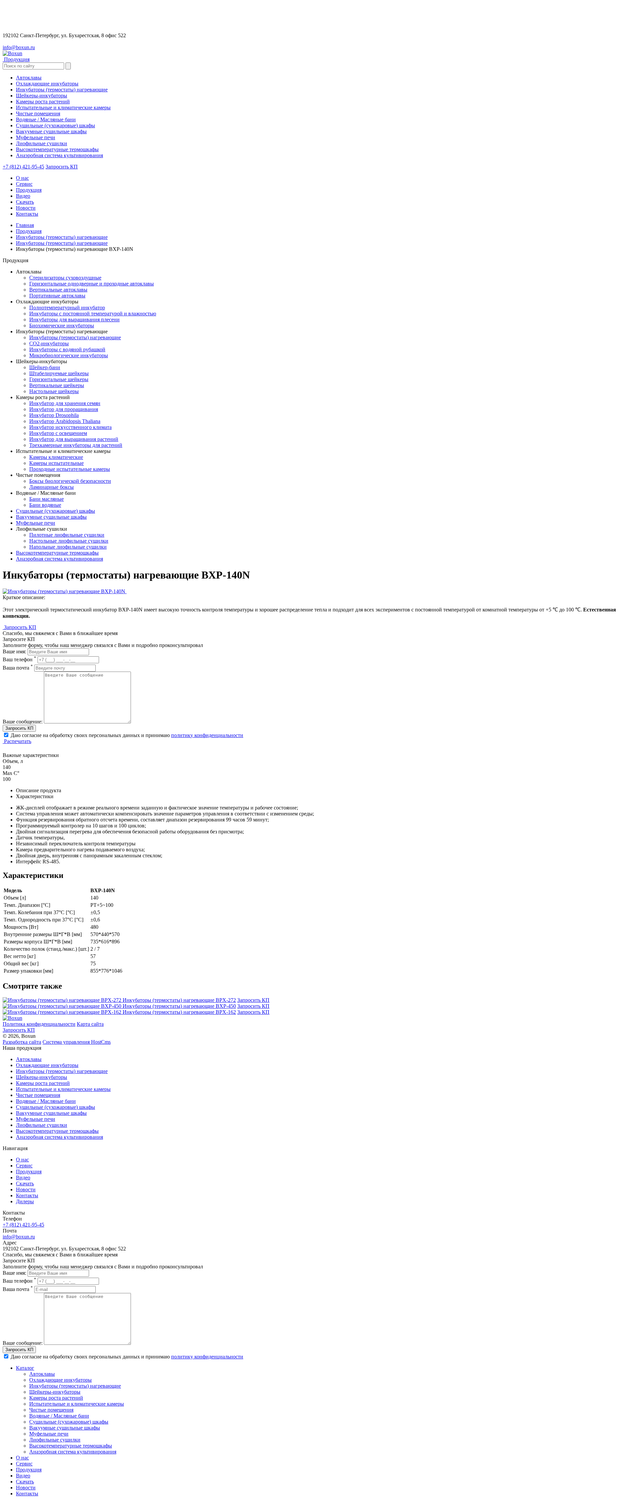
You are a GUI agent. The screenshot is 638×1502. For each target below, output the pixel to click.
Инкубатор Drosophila (54, 415)
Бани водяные (45, 505)
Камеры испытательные (56, 463)
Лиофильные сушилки (41, 1125)
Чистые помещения (38, 1095)
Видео (23, 196)
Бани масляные (46, 499)
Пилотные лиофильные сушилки (66, 535)
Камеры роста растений (43, 1083)
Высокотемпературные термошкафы (57, 553)
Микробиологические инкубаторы (68, 355)
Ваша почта (18, 668)
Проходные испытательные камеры (69, 469)
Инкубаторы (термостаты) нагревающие (62, 237)
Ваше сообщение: (23, 721)
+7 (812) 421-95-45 (23, 166)
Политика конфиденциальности (39, 1024)
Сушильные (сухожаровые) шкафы (55, 511)
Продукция (29, 190)
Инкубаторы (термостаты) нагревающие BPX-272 (179, 1000)
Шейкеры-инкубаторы (41, 1077)
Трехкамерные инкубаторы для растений (75, 445)
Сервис (24, 184)
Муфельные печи (35, 523)
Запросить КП (62, 166)
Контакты (27, 214)
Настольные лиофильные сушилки (68, 541)
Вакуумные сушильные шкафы (51, 517)
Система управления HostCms (77, 1042)
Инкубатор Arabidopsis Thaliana (64, 421)
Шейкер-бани (44, 367)
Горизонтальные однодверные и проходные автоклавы (91, 283)
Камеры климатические (56, 457)
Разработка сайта (22, 1042)
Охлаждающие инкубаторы (47, 1065)
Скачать (25, 202)
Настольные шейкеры (54, 391)
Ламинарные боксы (51, 487)
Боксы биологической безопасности (70, 481)
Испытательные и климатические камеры (63, 1089)
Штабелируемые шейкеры (59, 373)
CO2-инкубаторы (49, 343)
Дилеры (25, 1201)
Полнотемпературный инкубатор (67, 307)
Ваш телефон (19, 659)
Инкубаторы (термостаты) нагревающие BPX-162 (179, 1012)
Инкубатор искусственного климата (70, 427)
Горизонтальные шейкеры (58, 379)
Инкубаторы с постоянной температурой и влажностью (92, 313)
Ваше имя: (14, 651)
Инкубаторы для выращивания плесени (74, 319)
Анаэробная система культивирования (59, 559)
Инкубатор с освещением (58, 433)
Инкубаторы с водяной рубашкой (67, 349)
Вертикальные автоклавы (58, 289)
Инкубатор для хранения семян (64, 403)
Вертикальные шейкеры (56, 385)
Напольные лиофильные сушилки (68, 547)
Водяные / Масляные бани (46, 1101)
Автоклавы (29, 1059)
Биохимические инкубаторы (61, 325)
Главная (25, 225)
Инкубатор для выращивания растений (73, 439)
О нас (22, 178)
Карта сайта (90, 1024)
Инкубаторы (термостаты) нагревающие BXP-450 (179, 1006)
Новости (26, 208)
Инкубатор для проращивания (63, 409)
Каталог (25, 1368)
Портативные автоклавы (57, 295)
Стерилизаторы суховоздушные (65, 277)
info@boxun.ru (19, 47)
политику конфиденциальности (207, 735)
